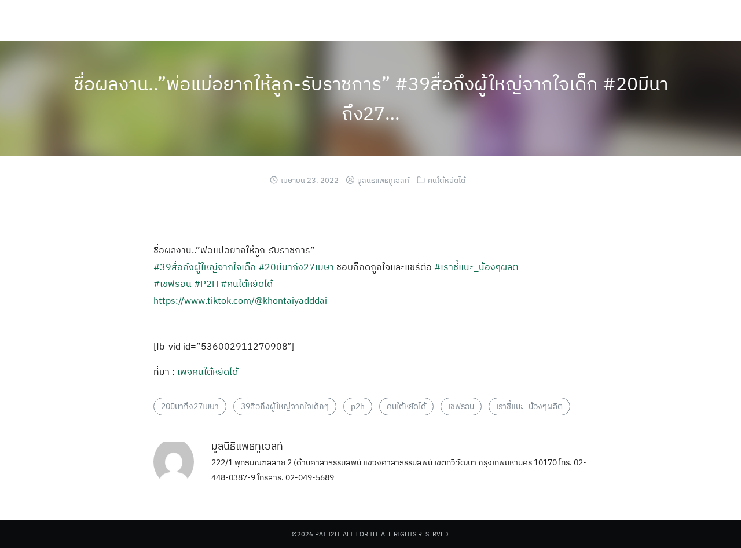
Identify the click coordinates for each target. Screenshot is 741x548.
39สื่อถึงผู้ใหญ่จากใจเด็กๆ (285, 406)
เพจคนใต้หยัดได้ (207, 371)
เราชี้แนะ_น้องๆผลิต (529, 406)
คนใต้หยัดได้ (446, 180)
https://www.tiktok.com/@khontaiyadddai (240, 300)
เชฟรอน (461, 406)
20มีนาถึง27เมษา (190, 406)
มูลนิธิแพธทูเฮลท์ (383, 180)
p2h (358, 406)
